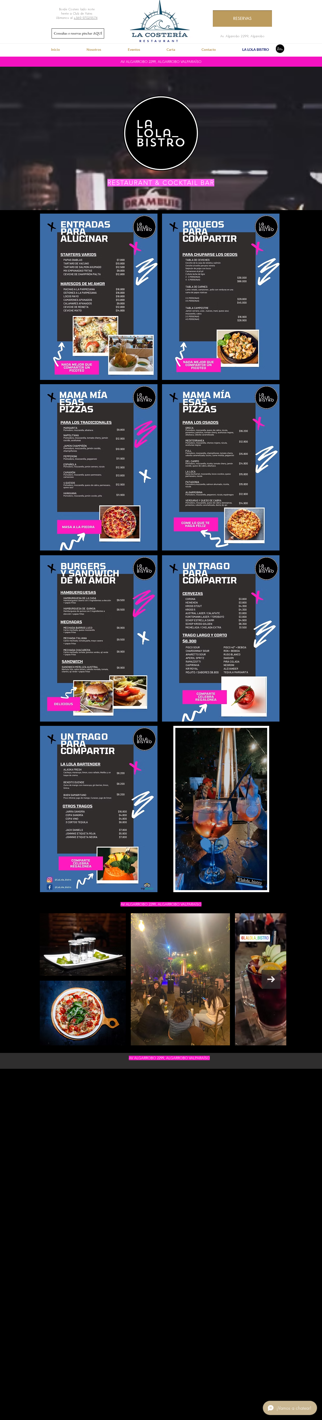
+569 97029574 (85, 18)
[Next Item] (271, 979)
